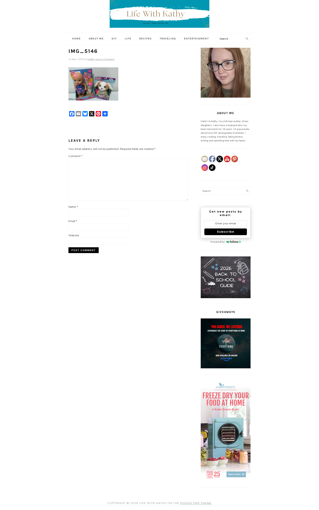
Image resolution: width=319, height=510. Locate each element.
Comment (75, 156)
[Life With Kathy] (159, 29)
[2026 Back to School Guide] (226, 297)
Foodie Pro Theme (196, 503)
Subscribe (225, 231)
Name (73, 206)
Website (73, 235)
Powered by (218, 241)
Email (72, 221)
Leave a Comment (104, 59)
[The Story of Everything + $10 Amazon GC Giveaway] (226, 367)
